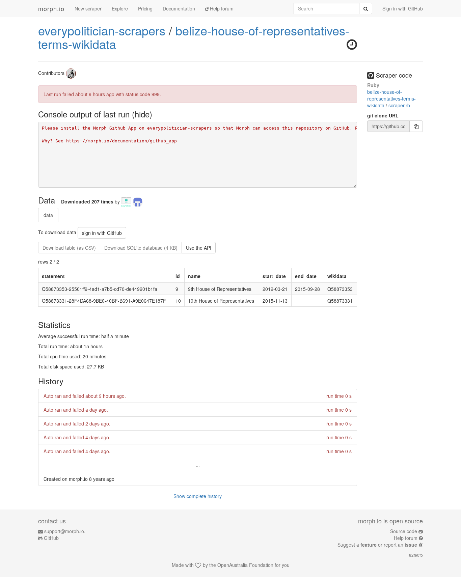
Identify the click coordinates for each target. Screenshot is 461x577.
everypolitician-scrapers (101, 30)
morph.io (51, 8)
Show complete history (197, 496)
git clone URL (383, 115)
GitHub (51, 537)
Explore (120, 8)
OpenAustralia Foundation (245, 564)
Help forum (221, 8)
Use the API (198, 247)
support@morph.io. (64, 531)
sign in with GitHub (102, 232)
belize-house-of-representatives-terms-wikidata (193, 37)
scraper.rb (399, 105)
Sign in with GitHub (402, 8)
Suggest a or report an (377, 544)
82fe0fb (416, 555)
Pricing (145, 8)
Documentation (179, 8)
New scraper (88, 8)
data (48, 215)
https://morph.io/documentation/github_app (121, 140)
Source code (403, 531)
